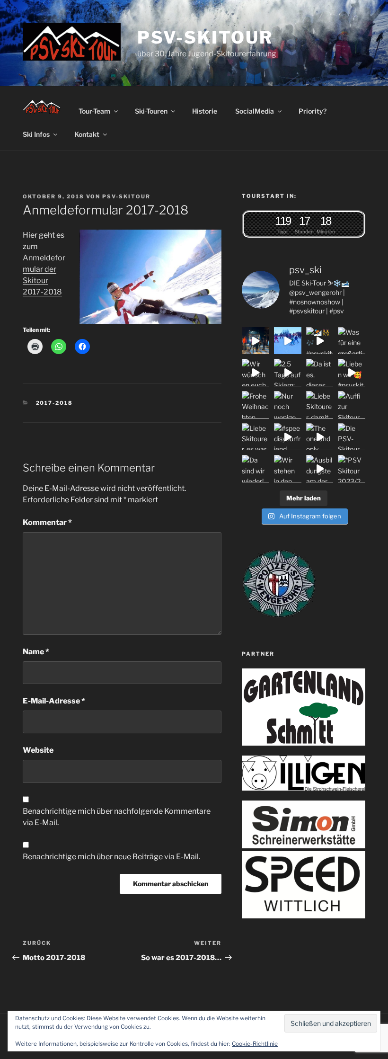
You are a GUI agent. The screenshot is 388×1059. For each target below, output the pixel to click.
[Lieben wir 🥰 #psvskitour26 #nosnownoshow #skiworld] (351, 372)
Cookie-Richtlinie (255, 1043)
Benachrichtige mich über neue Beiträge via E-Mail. (111, 856)
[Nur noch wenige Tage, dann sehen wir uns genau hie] (287, 404)
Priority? (312, 111)
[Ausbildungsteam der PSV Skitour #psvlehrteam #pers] (320, 468)
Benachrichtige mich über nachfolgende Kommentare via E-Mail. (117, 817)
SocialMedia (254, 111)
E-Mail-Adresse (54, 700)
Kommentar (47, 522)
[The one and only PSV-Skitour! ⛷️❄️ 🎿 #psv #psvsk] (320, 437)
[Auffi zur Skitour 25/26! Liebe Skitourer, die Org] (351, 404)
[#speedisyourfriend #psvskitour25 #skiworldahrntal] (287, 437)
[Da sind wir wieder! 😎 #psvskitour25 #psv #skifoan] (255, 468)
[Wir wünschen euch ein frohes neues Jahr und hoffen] (255, 372)
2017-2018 (54, 403)
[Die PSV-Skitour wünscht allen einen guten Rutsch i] (351, 437)
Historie (204, 111)
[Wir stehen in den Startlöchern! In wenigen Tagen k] (287, 468)
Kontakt (86, 134)
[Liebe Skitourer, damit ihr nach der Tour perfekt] (320, 404)
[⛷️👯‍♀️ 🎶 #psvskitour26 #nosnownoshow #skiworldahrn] (320, 341)
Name (36, 651)
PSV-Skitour (205, 37)
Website (38, 750)
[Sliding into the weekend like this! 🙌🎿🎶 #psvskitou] (287, 341)
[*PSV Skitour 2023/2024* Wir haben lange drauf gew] (351, 468)
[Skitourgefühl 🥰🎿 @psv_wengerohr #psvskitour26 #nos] (255, 341)
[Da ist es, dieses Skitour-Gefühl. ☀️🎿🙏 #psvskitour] (320, 372)
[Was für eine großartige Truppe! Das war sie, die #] (351, 341)
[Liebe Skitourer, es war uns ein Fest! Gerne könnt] (255, 437)
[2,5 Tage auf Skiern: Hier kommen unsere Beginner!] (287, 372)
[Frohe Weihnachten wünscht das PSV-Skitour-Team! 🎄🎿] (255, 404)
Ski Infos (36, 134)
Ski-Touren (151, 111)
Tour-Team (94, 111)
